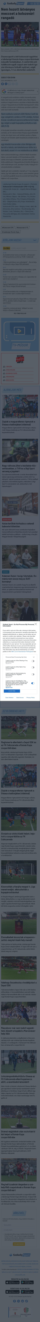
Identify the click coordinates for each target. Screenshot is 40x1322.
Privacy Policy (31, 697)
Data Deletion (9, 697)
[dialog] (20, 661)
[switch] (32, 661)
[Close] (36, 624)
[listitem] (20, 657)
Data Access (20, 697)
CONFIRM (11, 691)
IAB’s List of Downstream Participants (22, 651)
